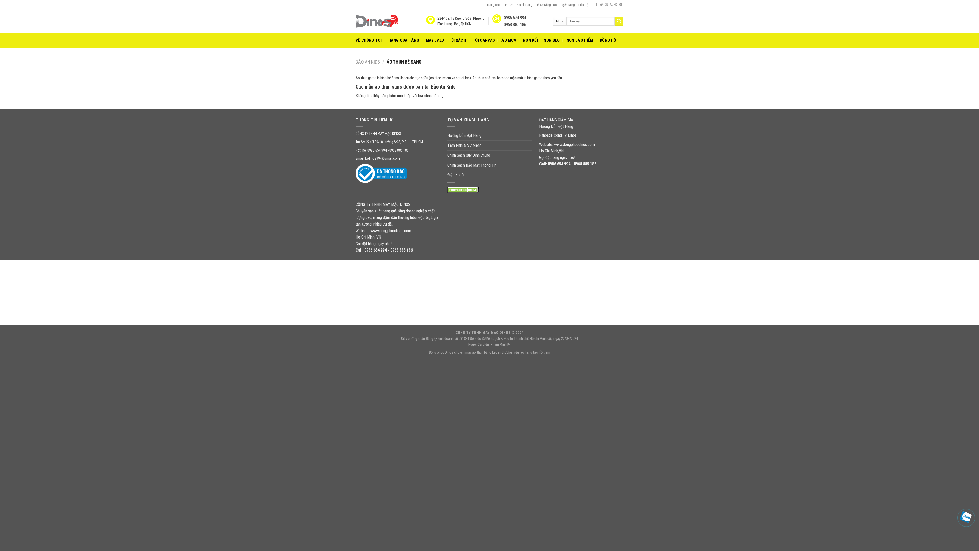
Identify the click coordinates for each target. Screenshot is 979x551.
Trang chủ (493, 5)
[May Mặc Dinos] (377, 21)
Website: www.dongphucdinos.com (567, 144)
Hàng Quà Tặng (403, 40)
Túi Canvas (484, 40)
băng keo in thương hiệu (501, 352)
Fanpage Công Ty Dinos (558, 135)
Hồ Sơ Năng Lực (546, 5)
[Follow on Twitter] (601, 5)
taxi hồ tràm (541, 352)
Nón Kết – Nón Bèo (541, 40)
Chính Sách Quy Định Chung (468, 155)
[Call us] (611, 5)
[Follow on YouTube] (620, 5)
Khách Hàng (524, 5)
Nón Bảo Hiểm (579, 40)
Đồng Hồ (608, 40)
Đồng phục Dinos (441, 352)
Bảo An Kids (368, 62)
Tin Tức (508, 5)
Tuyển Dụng (567, 5)
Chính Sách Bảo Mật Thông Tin (471, 165)
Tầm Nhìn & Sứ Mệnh (464, 145)
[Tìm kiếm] (619, 21)
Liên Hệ (583, 5)
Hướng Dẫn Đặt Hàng (464, 135)
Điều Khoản (456, 174)
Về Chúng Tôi (369, 40)
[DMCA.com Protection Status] (463, 190)
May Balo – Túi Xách (446, 40)
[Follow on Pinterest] (615, 5)
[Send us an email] (606, 5)
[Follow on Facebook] (596, 5)
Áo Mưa (508, 40)
